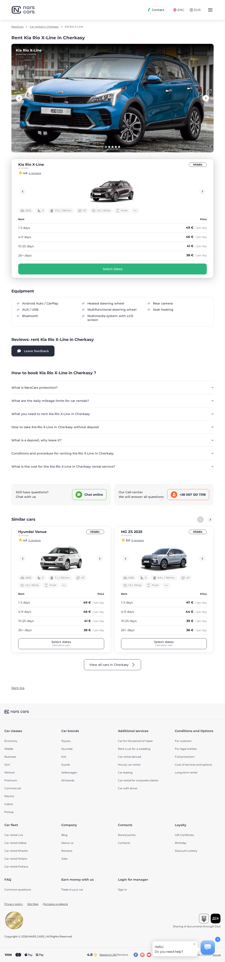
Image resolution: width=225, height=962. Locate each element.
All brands (67, 780)
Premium (10, 780)
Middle (198, 164)
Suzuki (65, 764)
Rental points (127, 835)
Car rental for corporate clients (138, 780)
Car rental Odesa (15, 842)
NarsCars (17, 26)
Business (10, 756)
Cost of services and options (193, 764)
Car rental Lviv (13, 835)
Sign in (122, 889)
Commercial (12, 788)
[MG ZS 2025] (164, 558)
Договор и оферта (55, 904)
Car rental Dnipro (15, 858)
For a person (183, 741)
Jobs (64, 858)
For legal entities (186, 748)
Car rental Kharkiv (16, 850)
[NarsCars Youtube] (149, 955)
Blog (64, 835)
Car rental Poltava (16, 866)
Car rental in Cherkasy (44, 26)
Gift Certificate (184, 835)
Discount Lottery (186, 850)
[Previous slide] (19, 98)
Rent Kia (17, 688)
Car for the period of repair (135, 741)
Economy (10, 741)
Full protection (184, 756)
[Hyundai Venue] (61, 558)
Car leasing (125, 772)
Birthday (180, 842)
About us (67, 842)
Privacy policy (13, 904)
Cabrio (8, 804)
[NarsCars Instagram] (142, 955)
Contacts (124, 842)
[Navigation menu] (210, 10)
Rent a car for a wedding (134, 748)
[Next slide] (206, 98)
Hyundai (67, 748)
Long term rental (186, 772)
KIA (63, 756)
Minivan (9, 772)
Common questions (17, 889)
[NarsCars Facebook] (136, 955)
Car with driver (128, 788)
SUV (7, 764)
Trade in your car (72, 889)
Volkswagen (69, 772)
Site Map (32, 904)
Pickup (9, 812)
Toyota (65, 741)
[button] (106, 147)
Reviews (66, 850)
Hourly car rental (129, 764)
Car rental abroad (129, 756)
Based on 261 (114, 954)
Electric (9, 796)
